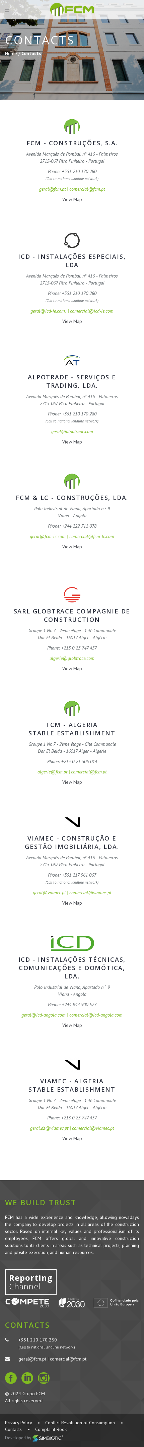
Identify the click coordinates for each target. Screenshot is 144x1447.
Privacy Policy (18, 1423)
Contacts (13, 1429)
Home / (13, 53)
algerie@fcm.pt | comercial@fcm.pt (72, 772)
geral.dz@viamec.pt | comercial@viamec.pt (72, 1128)
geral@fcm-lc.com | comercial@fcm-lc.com (72, 536)
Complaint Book (51, 1429)
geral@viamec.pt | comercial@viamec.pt (72, 893)
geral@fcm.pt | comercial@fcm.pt (72, 189)
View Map (72, 199)
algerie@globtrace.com (72, 658)
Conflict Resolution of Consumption (80, 1423)
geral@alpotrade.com (72, 431)
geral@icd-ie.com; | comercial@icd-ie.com (72, 311)
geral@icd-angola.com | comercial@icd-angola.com (72, 1015)
